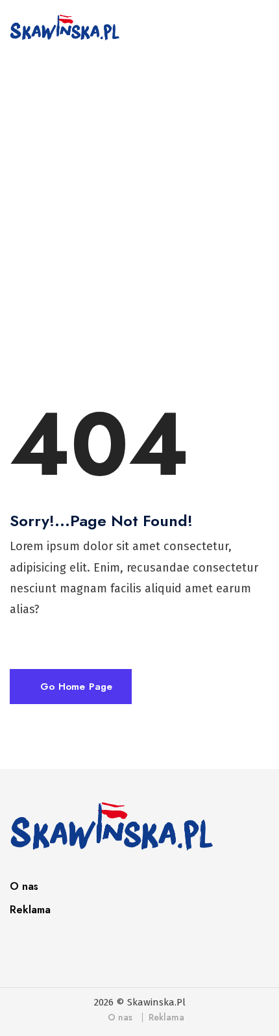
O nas (24, 886)
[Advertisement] (139, 215)
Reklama (30, 909)
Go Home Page (74, 686)
